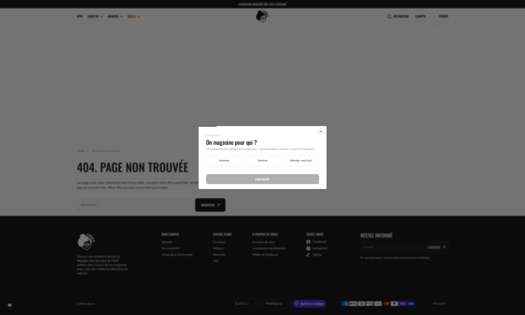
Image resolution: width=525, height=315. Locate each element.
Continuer (262, 179)
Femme (263, 160)
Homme (224, 160)
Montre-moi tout (301, 160)
